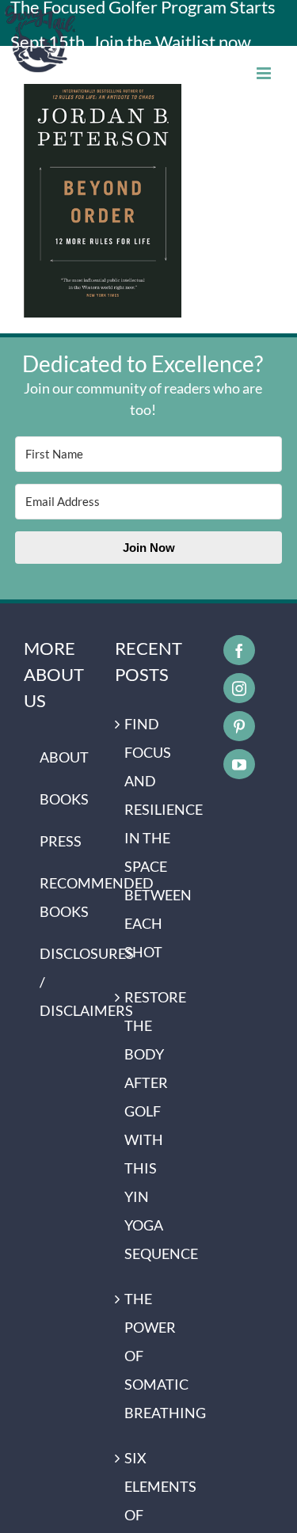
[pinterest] (239, 726)
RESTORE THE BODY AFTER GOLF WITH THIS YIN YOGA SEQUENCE (149, 1125)
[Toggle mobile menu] (265, 73)
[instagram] (239, 688)
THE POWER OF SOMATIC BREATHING (149, 1355)
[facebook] (239, 650)
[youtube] (239, 764)
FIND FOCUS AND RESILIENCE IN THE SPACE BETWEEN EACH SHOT (149, 838)
